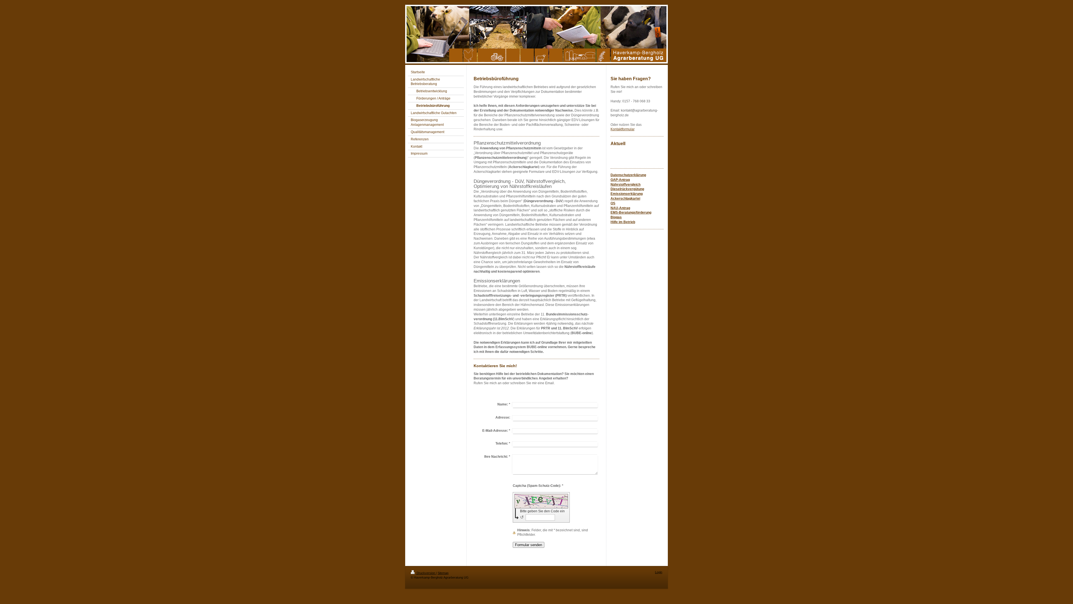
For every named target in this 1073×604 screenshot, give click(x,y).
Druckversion (426, 573)
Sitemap (443, 573)
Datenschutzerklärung (628, 175)
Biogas (616, 217)
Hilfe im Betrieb (623, 222)
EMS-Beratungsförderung (631, 212)
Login (658, 572)
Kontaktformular (622, 129)
